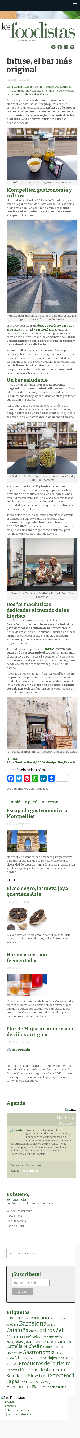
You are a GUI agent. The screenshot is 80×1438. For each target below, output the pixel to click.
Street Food (62, 1375)
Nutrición (12, 1364)
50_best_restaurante (19, 1210)
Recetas (12, 1370)
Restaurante (53, 1370)
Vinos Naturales (54, 1387)
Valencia (40, 1382)
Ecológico (33, 1337)
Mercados (65, 1358)
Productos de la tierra (45, 1363)
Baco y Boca (14, 1216)
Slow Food (38, 1375)
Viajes (37, 1387)
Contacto (10, 1405)
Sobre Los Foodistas (17, 1410)
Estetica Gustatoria (59, 1342)
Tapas (12, 1381)
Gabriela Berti (15, 1225)
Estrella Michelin (24, 1346)
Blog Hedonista (16, 1220)
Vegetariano (18, 1386)
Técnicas (28, 1381)
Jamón (10, 1358)
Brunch (51, 1324)
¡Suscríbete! (26, 1274)
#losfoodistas (29, 1170)
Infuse (49, 649)
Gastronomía (38, 1352)
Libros (20, 1357)
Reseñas (29, 1370)
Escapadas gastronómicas (26, 1342)
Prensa (9, 1401)
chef (32, 1331)
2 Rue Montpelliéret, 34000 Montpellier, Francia (41, 762)
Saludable (16, 1375)
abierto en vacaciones (26, 1317)
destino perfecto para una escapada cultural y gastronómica (40, 327)
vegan (50, 1382)
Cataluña (17, 1330)
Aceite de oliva (57, 1318)
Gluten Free (62, 1353)
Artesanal (12, 1324)
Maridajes (48, 1358)
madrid (33, 1358)
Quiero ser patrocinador (20, 1414)
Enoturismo (52, 1337)
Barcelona (33, 1323)
